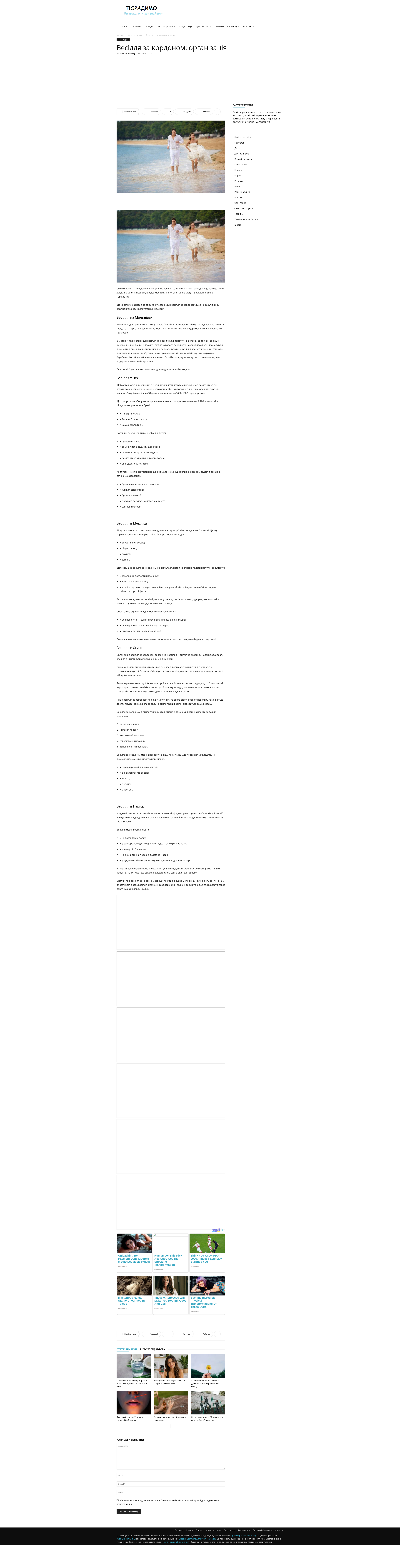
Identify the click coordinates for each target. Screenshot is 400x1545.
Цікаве (237, 224)
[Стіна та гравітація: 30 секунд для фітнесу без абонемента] (208, 1402)
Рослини (238, 197)
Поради (149, 26)
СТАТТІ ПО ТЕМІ (127, 1349)
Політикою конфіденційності (176, 1542)
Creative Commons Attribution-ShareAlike (197, 1538)
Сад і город (186, 26)
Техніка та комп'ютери (246, 219)
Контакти (248, 26)
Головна (123, 26)
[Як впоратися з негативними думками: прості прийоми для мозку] (208, 1366)
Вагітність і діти (242, 137)
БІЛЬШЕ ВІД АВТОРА (152, 1349)
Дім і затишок (204, 26)
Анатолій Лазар (127, 54)
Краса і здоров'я (134, 35)
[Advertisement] (226, 11)
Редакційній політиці (126, 1538)
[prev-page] (168, 1426)
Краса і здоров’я (166, 26)
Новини (137, 26)
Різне (237, 186)
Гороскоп (239, 142)
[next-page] (173, 1426)
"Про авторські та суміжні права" (245, 1535)
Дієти (237, 148)
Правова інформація (227, 26)
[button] (279, 26)
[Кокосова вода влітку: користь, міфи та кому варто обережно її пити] (134, 1366)
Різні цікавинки (242, 191)
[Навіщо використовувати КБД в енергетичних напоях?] (171, 1366)
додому (120, 35)
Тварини (238, 213)
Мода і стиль (241, 164)
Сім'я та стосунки (243, 208)
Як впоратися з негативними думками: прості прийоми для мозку (205, 1383)
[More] (217, 112)
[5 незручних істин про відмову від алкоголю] (171, 1402)
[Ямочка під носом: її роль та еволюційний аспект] (134, 1402)
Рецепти (238, 180)
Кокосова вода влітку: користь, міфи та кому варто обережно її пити (132, 1383)
